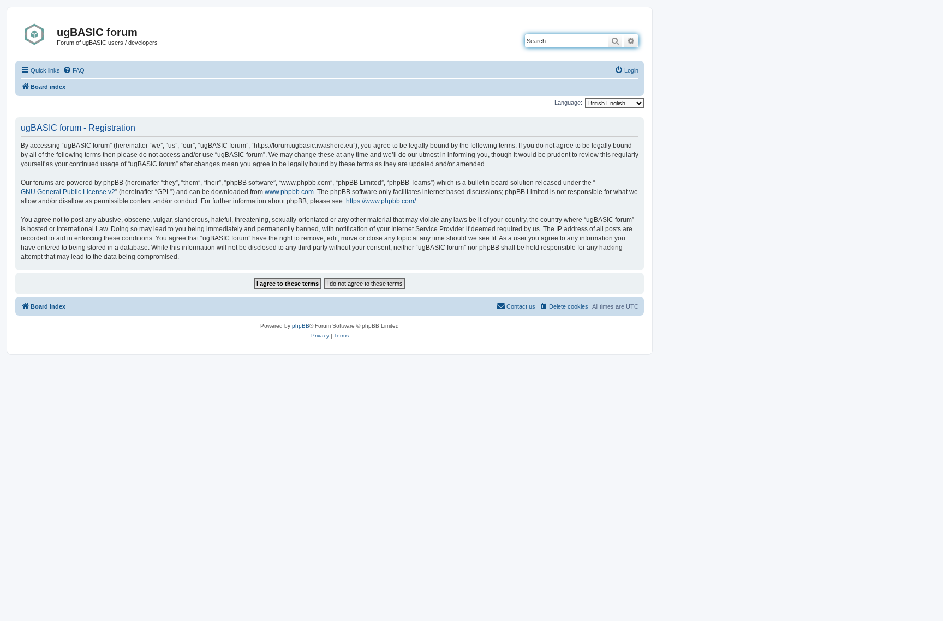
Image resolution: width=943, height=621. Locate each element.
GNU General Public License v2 (68, 192)
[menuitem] (74, 70)
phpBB (300, 326)
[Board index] (37, 34)
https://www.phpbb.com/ (381, 201)
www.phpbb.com (289, 192)
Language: (568, 102)
